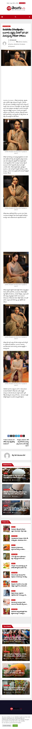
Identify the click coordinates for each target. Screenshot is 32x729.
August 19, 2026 (9, 675)
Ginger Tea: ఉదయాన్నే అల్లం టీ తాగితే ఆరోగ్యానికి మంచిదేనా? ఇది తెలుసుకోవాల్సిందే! (19, 567)
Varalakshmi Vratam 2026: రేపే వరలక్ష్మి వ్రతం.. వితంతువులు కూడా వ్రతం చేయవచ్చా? (19, 540)
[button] (15, 17)
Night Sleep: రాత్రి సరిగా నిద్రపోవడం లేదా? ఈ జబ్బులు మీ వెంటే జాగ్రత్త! (18, 595)
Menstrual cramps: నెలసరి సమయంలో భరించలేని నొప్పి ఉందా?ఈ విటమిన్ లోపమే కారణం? (19, 604)
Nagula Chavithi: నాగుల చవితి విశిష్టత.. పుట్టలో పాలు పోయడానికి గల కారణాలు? (19, 585)
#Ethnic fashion (22, 42)
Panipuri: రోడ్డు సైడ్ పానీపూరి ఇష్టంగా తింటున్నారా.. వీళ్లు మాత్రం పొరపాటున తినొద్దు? (18, 531)
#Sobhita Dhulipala (19, 44)
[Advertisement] (16, 83)
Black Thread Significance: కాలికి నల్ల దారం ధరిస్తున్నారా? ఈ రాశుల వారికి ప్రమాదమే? (15, 494)
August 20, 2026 (10, 641)
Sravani (15, 480)
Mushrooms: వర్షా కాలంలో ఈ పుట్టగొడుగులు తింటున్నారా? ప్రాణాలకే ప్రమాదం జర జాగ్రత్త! (14, 477)
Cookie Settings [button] (7, 725)
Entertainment (6, 26)
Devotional (6, 489)
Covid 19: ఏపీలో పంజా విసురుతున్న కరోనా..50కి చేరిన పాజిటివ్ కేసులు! (16, 509)
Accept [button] (15, 725)
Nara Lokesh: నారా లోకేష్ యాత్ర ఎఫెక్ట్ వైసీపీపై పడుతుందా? (9, 441)
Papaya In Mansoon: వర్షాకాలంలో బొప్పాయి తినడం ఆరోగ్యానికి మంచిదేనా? (18, 549)
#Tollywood (11, 46)
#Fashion (10, 44)
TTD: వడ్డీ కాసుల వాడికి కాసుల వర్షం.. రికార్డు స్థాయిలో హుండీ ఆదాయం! (18, 558)
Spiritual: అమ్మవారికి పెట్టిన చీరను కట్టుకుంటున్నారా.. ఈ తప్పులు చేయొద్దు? (19, 613)
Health (5, 473)
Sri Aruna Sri (13, 40)
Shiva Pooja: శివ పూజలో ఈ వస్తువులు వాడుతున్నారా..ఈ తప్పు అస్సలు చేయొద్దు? (19, 576)
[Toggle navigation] (29, 17)
